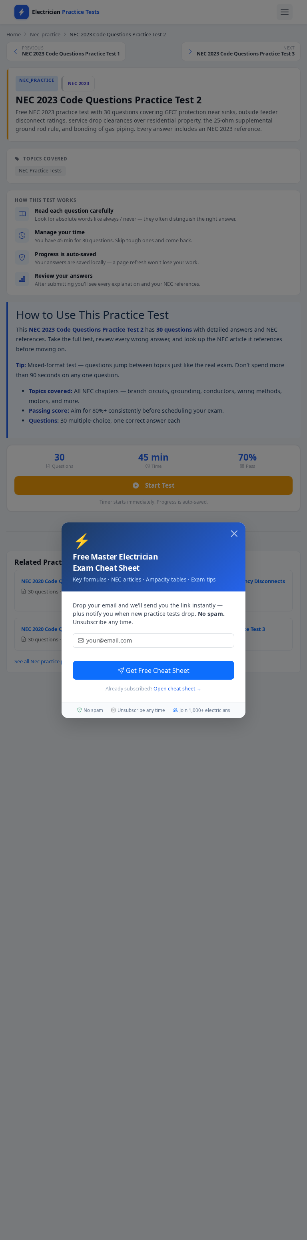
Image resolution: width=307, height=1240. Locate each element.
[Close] (234, 533)
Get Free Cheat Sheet (157, 670)
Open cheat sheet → (177, 688)
